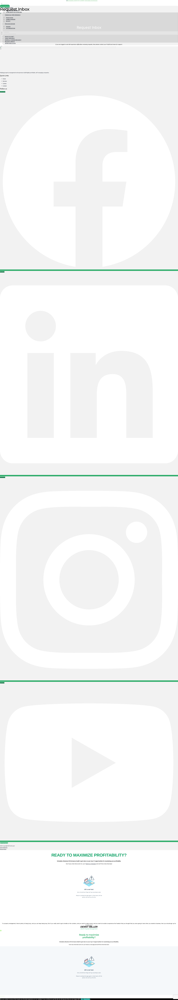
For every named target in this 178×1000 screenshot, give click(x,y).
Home (6, 3)
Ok (82, 999)
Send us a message (91, 864)
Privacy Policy (3, 849)
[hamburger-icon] (177, 2)
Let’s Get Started (5, 6)
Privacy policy (86, 999)
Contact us (8, 46)
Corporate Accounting (14, 12)
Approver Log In (10, 43)
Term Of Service (3, 847)
